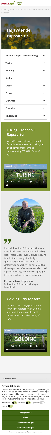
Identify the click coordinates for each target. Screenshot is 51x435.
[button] (25, 55)
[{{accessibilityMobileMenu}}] (47, 3)
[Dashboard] (11, 3)
